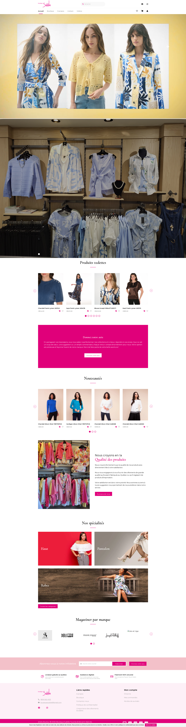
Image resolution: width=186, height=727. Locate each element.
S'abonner (119, 664)
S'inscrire (127, 694)
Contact (70, 11)
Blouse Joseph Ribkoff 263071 (105, 308)
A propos (79, 694)
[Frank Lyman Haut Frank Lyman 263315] (135, 289)
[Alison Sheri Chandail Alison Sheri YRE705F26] (50, 405)
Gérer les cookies (151, 725)
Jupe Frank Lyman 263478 (75, 308)
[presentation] (34, 290)
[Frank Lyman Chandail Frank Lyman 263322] (50, 289)
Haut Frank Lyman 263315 (132, 308)
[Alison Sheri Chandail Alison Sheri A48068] (107, 405)
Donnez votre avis (93, 355)
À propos (60, 11)
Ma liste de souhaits (131, 701)
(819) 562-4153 (45, 699)
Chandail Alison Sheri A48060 (133, 424)
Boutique (50, 11)
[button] (39, 254)
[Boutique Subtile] (44, 7)
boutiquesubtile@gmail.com (51, 702)
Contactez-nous (82, 701)
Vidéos (79, 11)
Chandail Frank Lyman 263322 (49, 308)
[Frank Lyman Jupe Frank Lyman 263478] (79, 289)
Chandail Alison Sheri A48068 (105, 424)
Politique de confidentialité (86, 705)
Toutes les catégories (48, 606)
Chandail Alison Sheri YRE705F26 (50, 424)
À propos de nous (103, 494)
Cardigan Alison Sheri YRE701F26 (78, 424)
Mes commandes (130, 697)
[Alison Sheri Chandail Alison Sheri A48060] (135, 405)
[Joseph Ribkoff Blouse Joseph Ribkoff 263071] (107, 289)
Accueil (41, 11)
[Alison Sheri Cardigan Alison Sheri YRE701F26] (79, 405)
